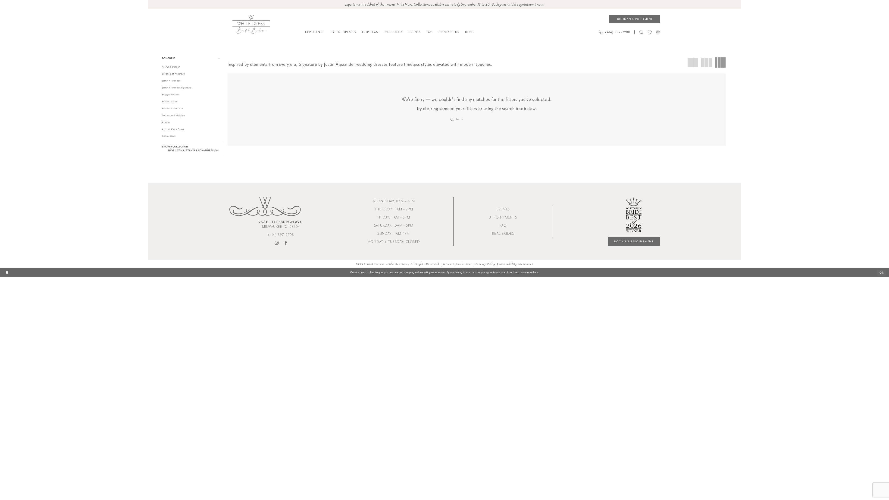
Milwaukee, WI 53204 (281, 224)
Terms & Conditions (457, 264)
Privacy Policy (485, 264)
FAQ (503, 225)
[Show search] (641, 32)
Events (503, 209)
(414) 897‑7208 (281, 235)
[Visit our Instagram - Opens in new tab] (277, 243)
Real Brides (503, 233)
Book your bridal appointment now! (518, 4)
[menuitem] (315, 32)
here (535, 272)
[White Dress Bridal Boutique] (251, 24)
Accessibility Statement (516, 264)
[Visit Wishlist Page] (649, 32)
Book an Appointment (634, 241)
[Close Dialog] (7, 273)
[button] (658, 32)
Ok (882, 273)
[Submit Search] (452, 119)
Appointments (503, 217)
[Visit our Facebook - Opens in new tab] (286, 243)
